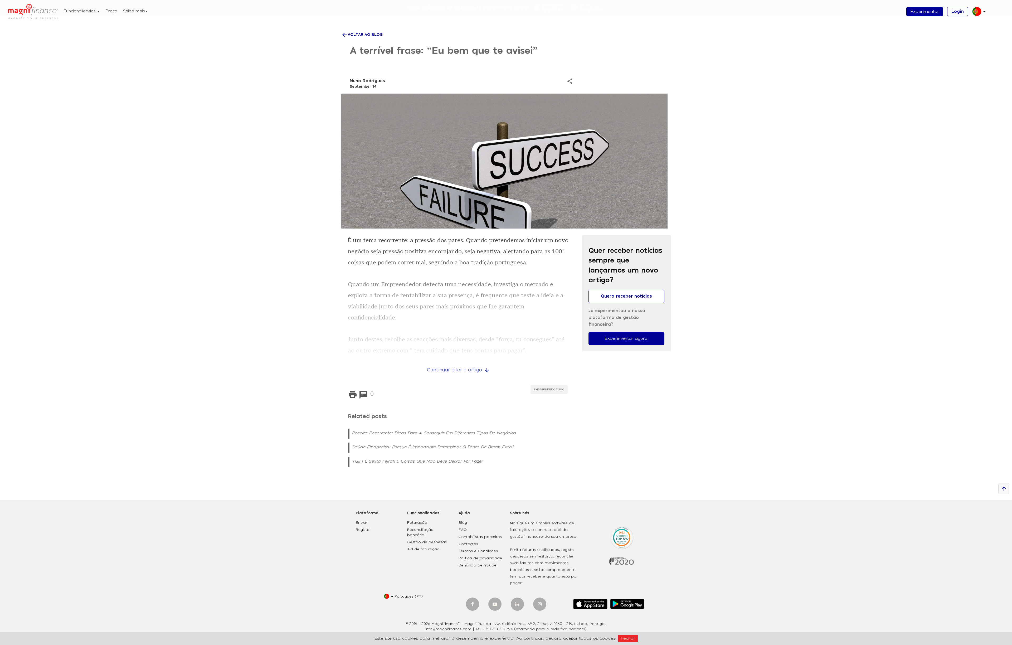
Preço (111, 11)
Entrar (361, 523)
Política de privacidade (480, 558)
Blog (463, 523)
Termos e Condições (478, 551)
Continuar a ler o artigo (458, 370)
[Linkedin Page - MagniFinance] (517, 604)
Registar (363, 530)
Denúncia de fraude (478, 565)
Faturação (417, 523)
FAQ (463, 530)
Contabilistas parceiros (480, 537)
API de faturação (423, 549)
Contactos (468, 544)
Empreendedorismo (549, 389)
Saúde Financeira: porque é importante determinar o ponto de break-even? (433, 447)
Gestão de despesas (427, 542)
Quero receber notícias (626, 296)
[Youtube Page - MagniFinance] (495, 604)
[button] (976, 14)
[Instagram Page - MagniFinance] (539, 604)
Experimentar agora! (627, 338)
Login (957, 11)
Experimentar (924, 11)
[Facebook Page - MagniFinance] (472, 604)
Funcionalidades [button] (80, 11)
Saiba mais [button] (134, 11)
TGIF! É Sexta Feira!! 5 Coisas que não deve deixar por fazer (417, 461)
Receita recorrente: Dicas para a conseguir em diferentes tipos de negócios (434, 433)
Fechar (628, 638)
